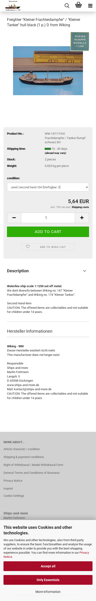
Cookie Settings (13, 495)
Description (18, 270)
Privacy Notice (12, 480)
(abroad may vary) (55, 153)
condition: (13, 178)
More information (48, 592)
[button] (14, 218)
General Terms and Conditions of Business (31, 472)
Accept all (48, 566)
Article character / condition (21, 449)
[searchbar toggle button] (67, 6)
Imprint (8, 488)
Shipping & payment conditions (23, 457)
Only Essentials (48, 580)
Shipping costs (80, 207)
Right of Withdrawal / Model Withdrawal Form (33, 465)
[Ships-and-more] (10, 6)
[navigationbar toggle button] (90, 6)
